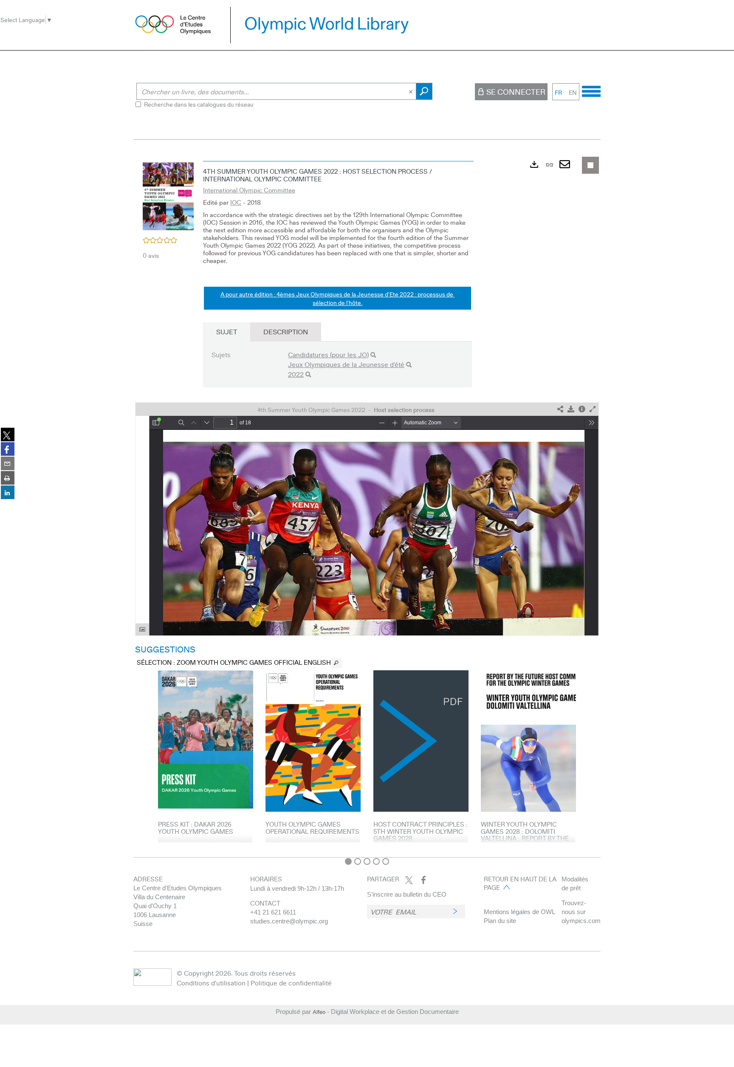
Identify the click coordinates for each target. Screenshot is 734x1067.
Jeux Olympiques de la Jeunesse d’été (346, 364)
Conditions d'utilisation (211, 983)
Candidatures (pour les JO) (328, 354)
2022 (296, 374)
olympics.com (581, 920)
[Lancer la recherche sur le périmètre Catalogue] (424, 91)
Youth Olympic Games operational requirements (312, 827)
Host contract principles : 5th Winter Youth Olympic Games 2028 (420, 831)
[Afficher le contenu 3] (367, 861)
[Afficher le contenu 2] (357, 861)
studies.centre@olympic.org (289, 921)
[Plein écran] (592, 409)
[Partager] (560, 409)
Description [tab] (285, 331)
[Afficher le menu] (591, 90)
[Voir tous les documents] (336, 663)
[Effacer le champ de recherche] (411, 91)
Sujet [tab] (226, 331)
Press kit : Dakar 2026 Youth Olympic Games (195, 827)
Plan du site (500, 920)
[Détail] (582, 409)
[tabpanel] (367, 505)
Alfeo (319, 1012)
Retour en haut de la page (520, 883)
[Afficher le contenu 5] (385, 861)
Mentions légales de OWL (519, 911)
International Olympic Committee (249, 190)
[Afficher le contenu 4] (376, 861)
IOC (235, 202)
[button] (168, 196)
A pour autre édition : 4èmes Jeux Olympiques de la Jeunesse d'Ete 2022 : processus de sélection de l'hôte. (337, 298)
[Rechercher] (373, 355)
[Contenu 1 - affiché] (348, 861)
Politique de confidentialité (291, 983)
